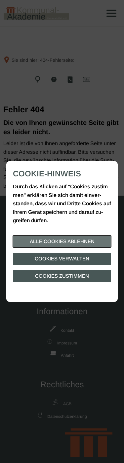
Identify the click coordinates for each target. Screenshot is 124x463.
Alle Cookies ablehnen (62, 241)
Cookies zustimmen (62, 276)
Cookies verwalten (62, 258)
